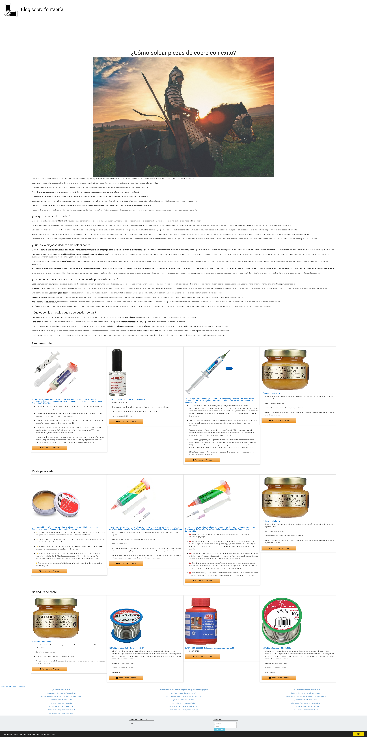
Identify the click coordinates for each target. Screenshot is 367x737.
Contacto (132, 723)
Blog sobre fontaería (42, 9)
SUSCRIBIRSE (220, 729)
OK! (358, 734)
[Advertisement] (183, 33)
